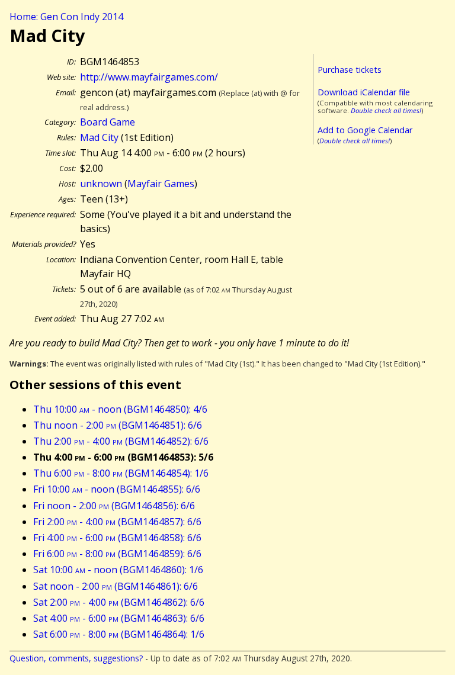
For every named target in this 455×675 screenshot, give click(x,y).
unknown (101, 183)
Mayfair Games (160, 183)
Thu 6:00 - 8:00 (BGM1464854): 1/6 (121, 473)
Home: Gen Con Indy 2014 (66, 16)
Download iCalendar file (364, 92)
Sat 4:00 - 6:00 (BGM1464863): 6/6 (118, 618)
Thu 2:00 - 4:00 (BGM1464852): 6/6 (121, 441)
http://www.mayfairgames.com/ (149, 76)
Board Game (107, 121)
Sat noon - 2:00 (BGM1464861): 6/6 (115, 586)
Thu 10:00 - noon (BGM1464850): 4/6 (120, 409)
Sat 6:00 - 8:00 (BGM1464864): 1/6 (118, 634)
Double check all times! (386, 110)
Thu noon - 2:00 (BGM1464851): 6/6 (117, 425)
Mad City (99, 137)
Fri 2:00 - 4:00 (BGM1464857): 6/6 (117, 521)
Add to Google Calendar (365, 130)
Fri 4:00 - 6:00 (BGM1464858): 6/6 (117, 537)
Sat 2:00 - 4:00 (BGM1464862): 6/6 (118, 602)
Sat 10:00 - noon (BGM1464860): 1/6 (118, 569)
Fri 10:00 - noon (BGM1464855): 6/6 (116, 489)
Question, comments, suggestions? (76, 658)
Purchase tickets (350, 69)
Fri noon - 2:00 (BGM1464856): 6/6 (114, 505)
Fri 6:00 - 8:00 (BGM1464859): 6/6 (117, 553)
